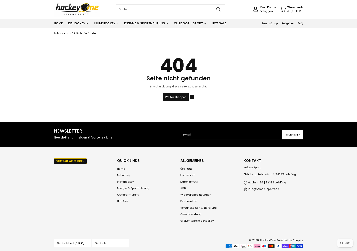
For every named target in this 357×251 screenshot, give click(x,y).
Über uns (186, 169)
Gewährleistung (190, 214)
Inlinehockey (125, 182)
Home (121, 169)
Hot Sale (122, 201)
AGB (183, 188)
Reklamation (188, 201)
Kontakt (252, 160)
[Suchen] (218, 9)
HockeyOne (268, 240)
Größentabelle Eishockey (197, 221)
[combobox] (170, 9)
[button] (78, 23)
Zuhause (59, 33)
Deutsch (100, 243)
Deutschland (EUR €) (70, 243)
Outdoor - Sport (128, 195)
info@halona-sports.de (263, 189)
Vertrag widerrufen (70, 161)
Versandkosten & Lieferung (198, 208)
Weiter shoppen (175, 97)
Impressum (188, 175)
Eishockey (123, 175)
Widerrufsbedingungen (195, 195)
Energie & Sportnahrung (133, 188)
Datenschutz (189, 182)
